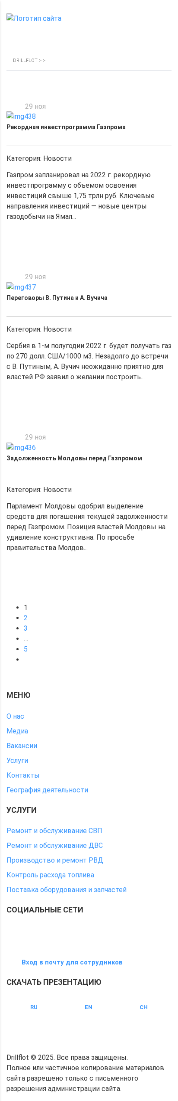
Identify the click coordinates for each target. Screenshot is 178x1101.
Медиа (17, 731)
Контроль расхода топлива (50, 875)
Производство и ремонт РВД (54, 860)
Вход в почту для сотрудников (72, 962)
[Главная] (33, 18)
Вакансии (21, 746)
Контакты (23, 775)
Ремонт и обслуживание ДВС (54, 845)
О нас (15, 716)
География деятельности (47, 790)
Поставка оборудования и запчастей (66, 890)
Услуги (17, 760)
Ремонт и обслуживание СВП (54, 831)
